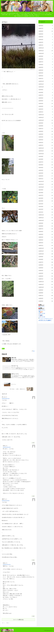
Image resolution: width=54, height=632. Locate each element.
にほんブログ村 (41, 313)
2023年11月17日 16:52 (6, 564)
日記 (3, 348)
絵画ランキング (41, 306)
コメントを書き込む (18, 619)
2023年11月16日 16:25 (5, 398)
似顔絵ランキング (41, 309)
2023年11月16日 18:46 (6, 447)
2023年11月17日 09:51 (5, 500)
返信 (33, 442)
